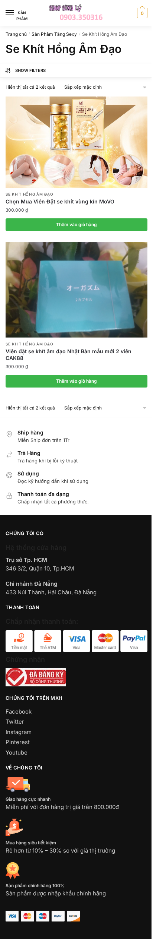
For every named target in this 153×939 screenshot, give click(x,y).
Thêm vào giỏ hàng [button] (76, 224)
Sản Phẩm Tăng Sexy (54, 34)
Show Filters (30, 70)
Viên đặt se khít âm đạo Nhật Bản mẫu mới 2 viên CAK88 (68, 354)
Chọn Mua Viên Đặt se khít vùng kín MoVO (60, 201)
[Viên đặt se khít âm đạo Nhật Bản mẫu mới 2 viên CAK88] (76, 290)
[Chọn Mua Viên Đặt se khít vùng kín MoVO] (76, 142)
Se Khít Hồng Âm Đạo (29, 194)
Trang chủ (16, 34)
